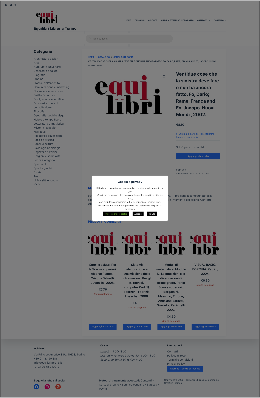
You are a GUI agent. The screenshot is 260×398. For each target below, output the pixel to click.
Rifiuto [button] (152, 214)
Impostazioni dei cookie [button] (116, 214)
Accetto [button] (138, 214)
